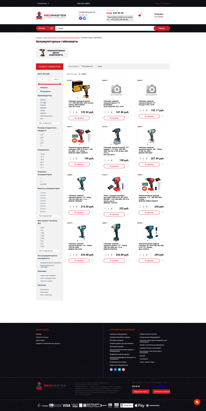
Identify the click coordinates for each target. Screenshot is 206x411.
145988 (69, 175)
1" (41, 145)
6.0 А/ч (43, 211)
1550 (42, 246)
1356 (42, 238)
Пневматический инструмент (120, 337)
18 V (42, 159)
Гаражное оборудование (118, 334)
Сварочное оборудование (119, 365)
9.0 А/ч (43, 209)
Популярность (87, 66)
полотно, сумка (46, 281)
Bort (42, 118)
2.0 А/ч (43, 195)
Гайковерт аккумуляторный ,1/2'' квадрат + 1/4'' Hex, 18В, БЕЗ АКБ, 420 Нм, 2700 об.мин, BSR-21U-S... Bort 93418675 (116, 151)
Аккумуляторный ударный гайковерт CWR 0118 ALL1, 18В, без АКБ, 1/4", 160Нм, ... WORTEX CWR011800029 (81, 150)
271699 (104, 175)
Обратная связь (141, 392)
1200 (42, 233)
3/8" (42, 137)
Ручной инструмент (116, 340)
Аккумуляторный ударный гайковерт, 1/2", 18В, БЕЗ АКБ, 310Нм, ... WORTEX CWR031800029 (150, 198)
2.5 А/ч (43, 198)
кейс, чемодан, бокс (48, 278)
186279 (69, 126)
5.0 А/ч (43, 206)
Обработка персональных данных (48, 343)
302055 (104, 80)
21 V (42, 167)
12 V (42, 157)
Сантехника (144, 359)
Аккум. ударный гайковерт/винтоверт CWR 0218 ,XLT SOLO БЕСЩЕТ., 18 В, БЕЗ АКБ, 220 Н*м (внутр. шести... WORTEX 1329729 (116, 199)
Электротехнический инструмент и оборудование (122, 350)
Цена (100, 66)
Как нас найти (83, 3)
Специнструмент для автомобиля (121, 343)
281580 (69, 80)
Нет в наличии (46, 295)
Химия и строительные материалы (152, 345)
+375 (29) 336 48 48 (119, 19)
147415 (69, 223)
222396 (139, 223)
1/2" (42, 140)
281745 (104, 126)
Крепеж (142, 356)
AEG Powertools (46, 116)
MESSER (43, 108)
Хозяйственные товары (118, 362)
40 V (42, 165)
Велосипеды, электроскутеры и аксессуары (151, 352)
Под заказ (44, 292)
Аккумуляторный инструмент (69, 37)
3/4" (42, 143)
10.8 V (42, 154)
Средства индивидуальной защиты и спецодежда (123, 358)
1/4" (42, 135)
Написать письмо (162, 392)
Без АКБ (43, 184)
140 (41, 241)
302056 (139, 80)
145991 (104, 223)
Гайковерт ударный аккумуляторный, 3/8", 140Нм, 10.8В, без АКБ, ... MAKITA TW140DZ (150, 150)
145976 (139, 126)
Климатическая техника (148, 334)
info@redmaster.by (87, 12)
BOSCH (43, 100)
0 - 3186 (82, 74)
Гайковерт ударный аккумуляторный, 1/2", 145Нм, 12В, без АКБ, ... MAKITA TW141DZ (80, 246)
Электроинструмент (50, 37)
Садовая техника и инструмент (150, 348)
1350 (42, 236)
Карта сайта (40, 340)
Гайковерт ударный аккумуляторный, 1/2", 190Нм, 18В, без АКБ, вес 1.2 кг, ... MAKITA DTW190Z (115, 246)
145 (41, 244)
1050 (42, 228)
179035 (139, 175)
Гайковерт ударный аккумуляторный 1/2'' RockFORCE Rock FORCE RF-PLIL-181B (113, 104)
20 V (42, 162)
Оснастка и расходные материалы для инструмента (153, 341)
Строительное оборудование (150, 337)
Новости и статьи (42, 337)
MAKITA (43, 113)
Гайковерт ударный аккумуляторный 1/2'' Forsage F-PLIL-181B (147, 103)
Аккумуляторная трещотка (50, 262)
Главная (39, 37)
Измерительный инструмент (120, 354)
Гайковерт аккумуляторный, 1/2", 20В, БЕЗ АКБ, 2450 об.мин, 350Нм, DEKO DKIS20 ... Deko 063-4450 (81, 104)
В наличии (44, 289)
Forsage (43, 102)
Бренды (38, 334)
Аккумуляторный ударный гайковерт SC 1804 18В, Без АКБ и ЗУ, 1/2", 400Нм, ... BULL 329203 (151, 246)
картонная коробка (47, 275)
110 (41, 230)
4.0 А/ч (43, 203)
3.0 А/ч (43, 201)
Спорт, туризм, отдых (147, 362)
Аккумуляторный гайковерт (47, 266)
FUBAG (43, 105)
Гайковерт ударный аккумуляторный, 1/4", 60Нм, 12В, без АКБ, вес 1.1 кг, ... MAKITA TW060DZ (80, 198)
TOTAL (42, 110)
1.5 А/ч (43, 193)
